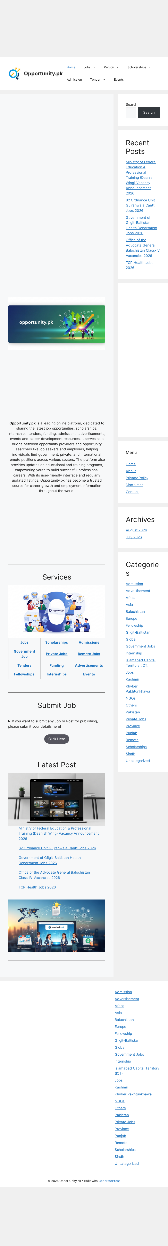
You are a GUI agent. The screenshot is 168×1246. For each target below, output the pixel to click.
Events (119, 79)
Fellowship (134, 625)
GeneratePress (109, 1181)
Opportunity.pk (43, 73)
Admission (74, 79)
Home (71, 67)
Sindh (130, 754)
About (131, 471)
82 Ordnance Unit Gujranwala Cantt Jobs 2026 (57, 848)
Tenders (24, 665)
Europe (131, 618)
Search (131, 104)
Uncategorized (138, 761)
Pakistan (133, 712)
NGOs (131, 698)
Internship (134, 653)
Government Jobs (140, 646)
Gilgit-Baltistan (138, 632)
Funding (57, 665)
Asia (129, 605)
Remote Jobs (89, 654)
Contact (132, 492)
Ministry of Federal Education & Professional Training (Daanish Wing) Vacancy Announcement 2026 (59, 833)
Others (131, 705)
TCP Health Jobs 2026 (37, 887)
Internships (57, 674)
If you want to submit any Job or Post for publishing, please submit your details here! (53, 723)
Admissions (89, 642)
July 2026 (134, 537)
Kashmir (132, 679)
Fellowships (24, 674)
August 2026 (136, 530)
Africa (130, 598)
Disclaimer (134, 485)
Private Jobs (56, 654)
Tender (95, 79)
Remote (132, 740)
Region (109, 67)
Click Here (56, 739)
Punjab (131, 733)
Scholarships (136, 67)
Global (131, 639)
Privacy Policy (137, 478)
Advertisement (138, 591)
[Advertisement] (84, 28)
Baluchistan (135, 612)
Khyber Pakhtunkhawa (133, 1094)
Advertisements (89, 665)
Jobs (87, 67)
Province (133, 726)
